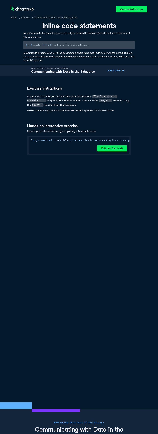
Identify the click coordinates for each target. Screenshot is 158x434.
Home (14, 17)
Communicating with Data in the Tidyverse (55, 17)
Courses (25, 17)
